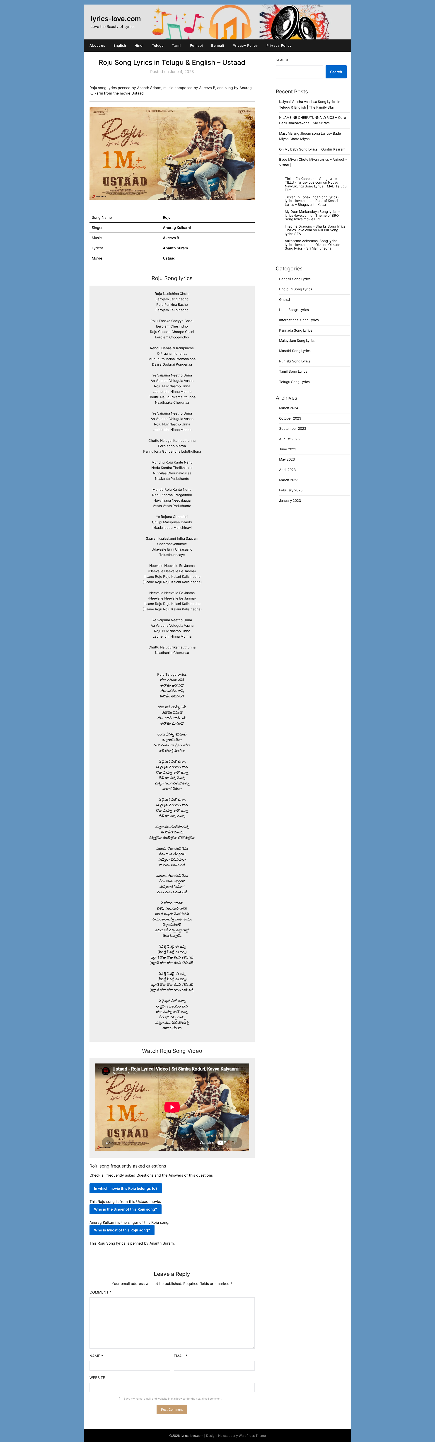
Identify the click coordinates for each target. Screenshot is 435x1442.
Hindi (139, 45)
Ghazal (284, 299)
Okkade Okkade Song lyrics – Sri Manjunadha (312, 247)
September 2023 (292, 428)
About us (97, 45)
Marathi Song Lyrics (295, 351)
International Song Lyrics (299, 320)
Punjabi (196, 45)
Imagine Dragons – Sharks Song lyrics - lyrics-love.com (315, 228)
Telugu (158, 45)
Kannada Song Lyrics (295, 330)
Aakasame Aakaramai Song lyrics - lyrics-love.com (312, 243)
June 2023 (287, 449)
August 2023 (289, 439)
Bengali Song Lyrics (295, 279)
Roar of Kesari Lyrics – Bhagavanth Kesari (311, 203)
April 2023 (287, 470)
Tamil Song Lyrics (293, 371)
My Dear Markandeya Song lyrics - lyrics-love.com (312, 213)
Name (96, 1356)
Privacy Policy (245, 45)
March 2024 (288, 408)
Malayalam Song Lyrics (297, 340)
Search (283, 60)
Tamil (176, 45)
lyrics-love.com (116, 19)
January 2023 (290, 500)
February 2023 (291, 490)
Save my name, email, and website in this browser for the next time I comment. (173, 1398)
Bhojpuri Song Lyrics (295, 289)
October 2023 (290, 418)
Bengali (217, 45)
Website (97, 1377)
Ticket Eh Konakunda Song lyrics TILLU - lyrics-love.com (311, 181)
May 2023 (287, 459)
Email (181, 1356)
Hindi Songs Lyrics (294, 310)
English (120, 45)
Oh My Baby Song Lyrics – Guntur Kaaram (312, 149)
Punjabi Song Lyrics (295, 361)
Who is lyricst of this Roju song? (122, 1230)
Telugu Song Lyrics (294, 382)
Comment (100, 1292)
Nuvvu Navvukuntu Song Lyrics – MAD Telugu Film (316, 186)
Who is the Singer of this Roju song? (125, 1209)
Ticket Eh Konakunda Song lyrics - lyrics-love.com (312, 199)
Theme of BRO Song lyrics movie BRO (312, 217)
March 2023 (288, 480)
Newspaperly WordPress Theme (242, 1435)
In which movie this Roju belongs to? (125, 1188)
